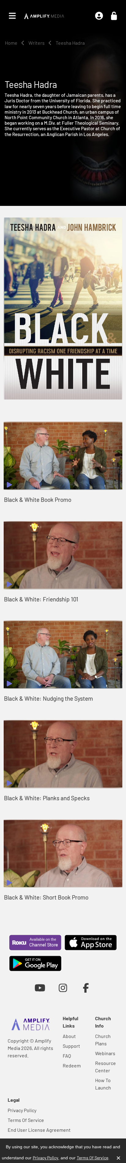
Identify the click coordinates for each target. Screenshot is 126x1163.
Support (71, 1046)
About (69, 1036)
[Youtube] (40, 987)
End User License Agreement (39, 1130)
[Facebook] (86, 987)
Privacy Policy (22, 1110)
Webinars (105, 1053)
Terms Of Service (26, 1120)
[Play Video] (63, 455)
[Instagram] (63, 987)
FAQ (67, 1056)
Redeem (72, 1065)
